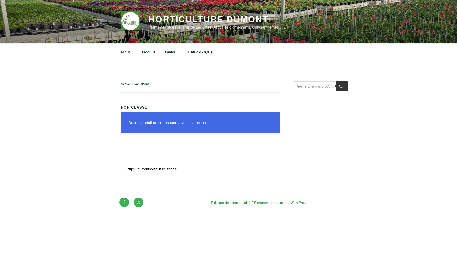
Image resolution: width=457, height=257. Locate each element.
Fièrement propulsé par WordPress (280, 202)
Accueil (126, 51)
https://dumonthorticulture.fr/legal (152, 169)
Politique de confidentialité (230, 202)
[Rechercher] (342, 86)
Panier (170, 51)
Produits (149, 51)
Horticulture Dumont (208, 19)
